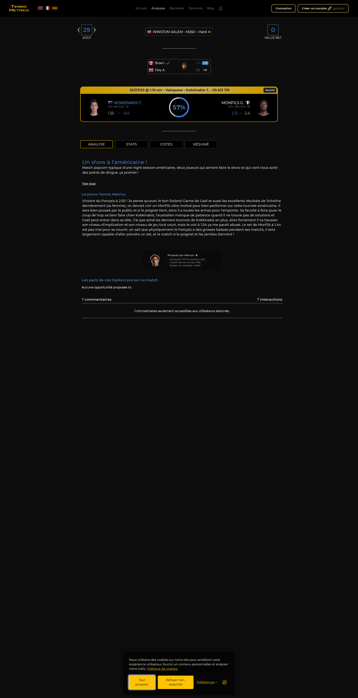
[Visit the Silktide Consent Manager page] (224, 682)
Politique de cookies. (162, 669)
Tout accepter (141, 682)
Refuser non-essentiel (175, 682)
